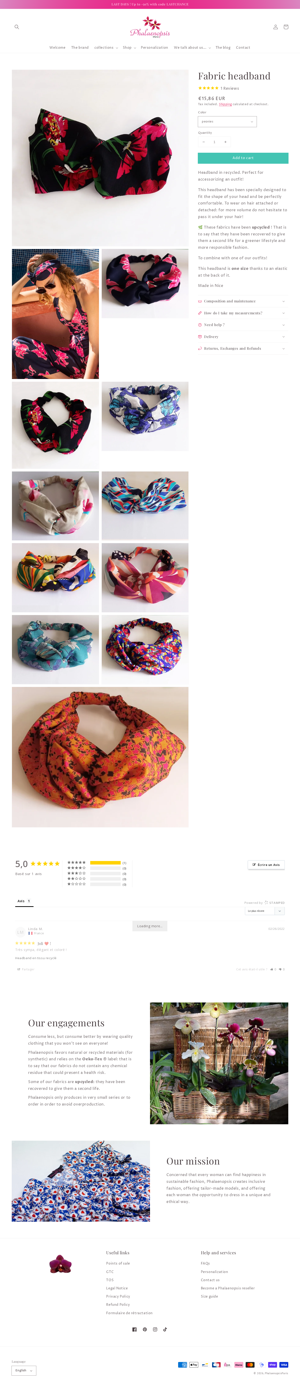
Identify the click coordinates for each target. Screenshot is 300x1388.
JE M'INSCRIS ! (91, 747)
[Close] (261, 634)
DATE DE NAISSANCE (54, 724)
